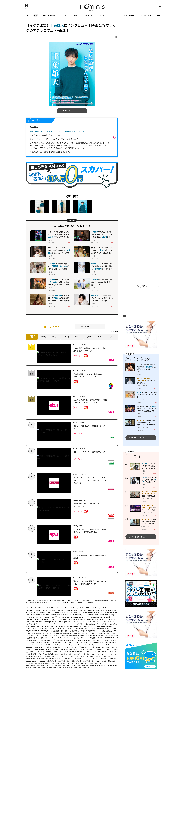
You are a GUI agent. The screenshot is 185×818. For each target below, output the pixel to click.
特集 (158, 15)
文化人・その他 (145, 15)
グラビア (115, 15)
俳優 (35, 15)
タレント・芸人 (129, 15)
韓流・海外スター (49, 15)
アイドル (64, 15)
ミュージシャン (88, 15)
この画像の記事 (65, 111)
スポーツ (102, 15)
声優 (75, 15)
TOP (26, 15)
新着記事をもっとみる (136, 438)
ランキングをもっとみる (137, 537)
